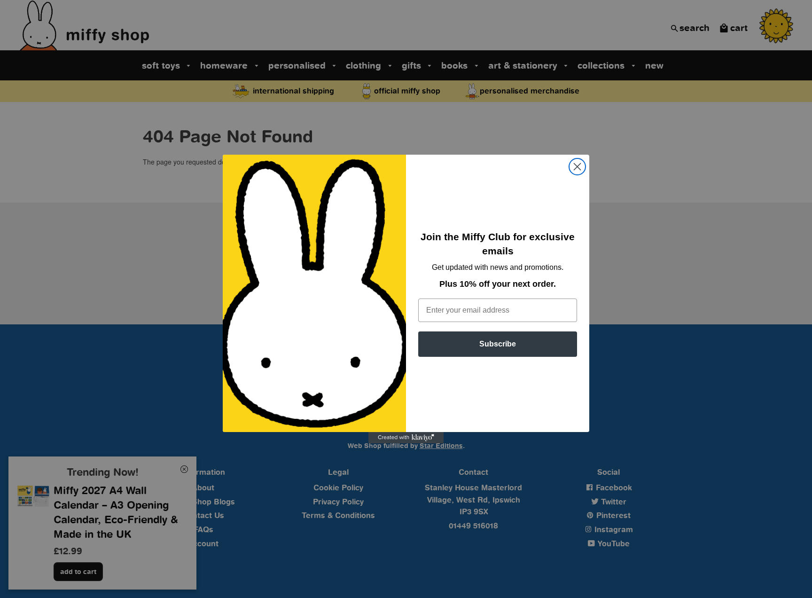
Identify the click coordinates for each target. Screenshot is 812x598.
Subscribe (497, 344)
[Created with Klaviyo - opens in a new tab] (406, 437)
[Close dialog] (577, 166)
